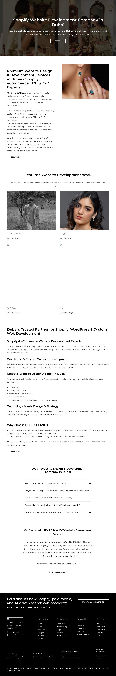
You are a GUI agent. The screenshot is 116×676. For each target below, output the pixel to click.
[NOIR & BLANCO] (17, 4)
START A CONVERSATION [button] (93, 602)
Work (38, 4)
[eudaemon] (31, 210)
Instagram (81, 628)
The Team (101, 626)
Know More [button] (15, 157)
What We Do (55, 4)
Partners (100, 632)
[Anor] (84, 210)
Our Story (81, 631)
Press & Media (83, 634)
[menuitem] (39, 4)
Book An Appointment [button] (58, 572)
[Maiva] (31, 274)
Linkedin (81, 625)
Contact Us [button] (15, 451)
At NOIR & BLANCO (15, 93)
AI (45, 4)
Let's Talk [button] (58, 41)
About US (70, 4)
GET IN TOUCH (83, 4)
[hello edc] (84, 274)
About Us (101, 624)
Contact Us (101, 630)
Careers (100, 635)
